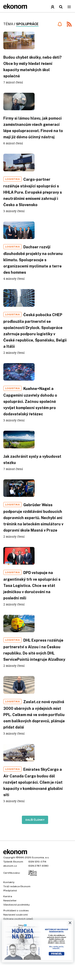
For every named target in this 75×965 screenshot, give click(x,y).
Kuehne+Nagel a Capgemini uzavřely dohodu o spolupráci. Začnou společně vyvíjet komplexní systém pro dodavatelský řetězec (30, 401)
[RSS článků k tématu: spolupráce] (69, 25)
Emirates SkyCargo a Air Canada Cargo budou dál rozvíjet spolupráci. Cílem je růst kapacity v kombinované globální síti (33, 782)
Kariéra (7, 896)
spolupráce (27, 24)
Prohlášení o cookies (16, 910)
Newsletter (10, 900)
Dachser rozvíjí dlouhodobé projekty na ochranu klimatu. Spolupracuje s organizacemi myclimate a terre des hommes (33, 260)
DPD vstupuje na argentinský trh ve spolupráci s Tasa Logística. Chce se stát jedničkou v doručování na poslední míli (31, 585)
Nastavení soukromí (15, 914)
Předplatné (10, 890)
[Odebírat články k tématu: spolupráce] (59, 24)
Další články (35, 819)
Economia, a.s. (40, 857)
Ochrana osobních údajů (18, 918)
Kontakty (8, 882)
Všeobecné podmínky (16, 904)
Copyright (9, 857)
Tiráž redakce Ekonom (16, 886)
